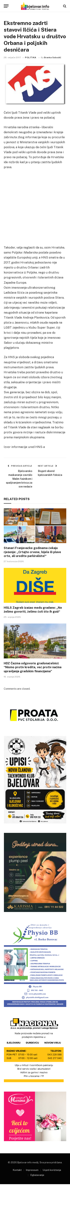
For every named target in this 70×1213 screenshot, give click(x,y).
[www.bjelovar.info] (35, 6)
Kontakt (17, 1170)
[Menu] (6, 6)
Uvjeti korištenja (52, 1170)
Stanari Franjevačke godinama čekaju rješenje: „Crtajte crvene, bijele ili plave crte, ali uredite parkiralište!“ (32, 552)
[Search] (64, 6)
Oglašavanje (37, 1175)
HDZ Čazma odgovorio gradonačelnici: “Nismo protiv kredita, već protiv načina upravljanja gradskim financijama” (32, 667)
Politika (30, 57)
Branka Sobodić (52, 57)
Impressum (32, 1170)
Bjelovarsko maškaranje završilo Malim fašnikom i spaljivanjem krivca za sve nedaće (19, 479)
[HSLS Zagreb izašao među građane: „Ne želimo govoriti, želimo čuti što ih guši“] (35, 585)
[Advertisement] (35, 209)
